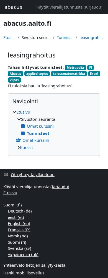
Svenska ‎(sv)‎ (19, 248)
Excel (94, 74)
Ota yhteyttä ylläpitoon (33, 174)
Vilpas (14, 80)
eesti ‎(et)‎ (16, 217)
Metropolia (75, 67)
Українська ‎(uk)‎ (23, 254)
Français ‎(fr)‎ (19, 229)
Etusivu (9, 37)
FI (90, 67)
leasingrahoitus (92, 37)
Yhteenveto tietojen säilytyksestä (34, 265)
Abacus (15, 74)
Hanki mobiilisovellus (23, 273)
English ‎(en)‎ (19, 223)
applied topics (37, 74)
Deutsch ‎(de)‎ (20, 211)
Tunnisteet (65, 37)
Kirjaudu (93, 7)
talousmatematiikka (69, 74)
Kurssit (26, 147)
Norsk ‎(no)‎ (18, 235)
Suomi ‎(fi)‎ (12, 205)
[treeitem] (54, 129)
